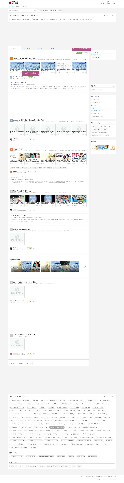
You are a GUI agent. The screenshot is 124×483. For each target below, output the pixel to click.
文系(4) (93, 126)
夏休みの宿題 (53, 10)
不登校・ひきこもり (34, 444)
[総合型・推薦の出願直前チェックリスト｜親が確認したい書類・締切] (112, 147)
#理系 (44, 167)
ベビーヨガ (39, 424)
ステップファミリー (16, 410)
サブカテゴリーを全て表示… (86, 19)
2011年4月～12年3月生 (35, 434)
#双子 (31, 167)
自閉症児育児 (51, 417)
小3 (43, 10)
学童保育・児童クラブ (77, 444)
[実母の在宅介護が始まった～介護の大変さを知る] (100, 147)
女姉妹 (51, 407)
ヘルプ (114, 476)
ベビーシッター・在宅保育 (76, 424)
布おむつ (26, 420)
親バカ (13, 447)
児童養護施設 (14, 427)
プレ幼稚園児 (52, 19)
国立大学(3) (100, 126)
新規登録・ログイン (96, 54)
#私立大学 (55, 167)
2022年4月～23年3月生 (34, 440)
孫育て (36, 414)
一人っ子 (75, 403)
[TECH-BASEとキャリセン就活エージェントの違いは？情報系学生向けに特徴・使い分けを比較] (106, 147)
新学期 (46, 10)
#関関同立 (49, 167)
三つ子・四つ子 (31, 407)
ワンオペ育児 (14, 417)
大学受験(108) (104, 129)
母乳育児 (98, 417)
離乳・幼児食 (26, 427)
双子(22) (102, 135)
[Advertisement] (62, 34)
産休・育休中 (56, 414)
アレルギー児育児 (69, 414)
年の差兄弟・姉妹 (98, 407)
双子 (91, 403)
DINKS (70, 456)
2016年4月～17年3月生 (35, 437)
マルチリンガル (84, 420)
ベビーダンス (14, 424)
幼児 (43, 19)
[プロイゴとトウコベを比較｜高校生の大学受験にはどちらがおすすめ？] (94, 147)
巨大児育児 (25, 417)
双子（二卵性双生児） (17, 407)
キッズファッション (16, 456)
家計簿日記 (81, 456)
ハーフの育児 (37, 420)
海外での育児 (59, 420)
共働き (28, 414)
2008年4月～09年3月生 (85, 430)
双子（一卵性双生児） (103, 403)
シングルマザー (69, 410)
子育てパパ (29, 410)
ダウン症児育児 (101, 414)
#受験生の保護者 (62, 167)
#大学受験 (12, 167)
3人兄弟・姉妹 (62, 407)
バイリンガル (71, 420)
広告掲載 (105, 476)
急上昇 (40, 48)
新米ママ (101, 410)
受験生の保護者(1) (103, 132)
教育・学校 (92, 456)
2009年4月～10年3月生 (102, 430)
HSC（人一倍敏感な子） (17, 444)
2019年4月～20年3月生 (87, 437)
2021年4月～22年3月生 (17, 440)
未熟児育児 (76, 417)
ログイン (108, 3)
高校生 (22, 403)
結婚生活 (61, 456)
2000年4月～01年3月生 (40, 427)
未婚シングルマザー (55, 410)
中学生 (13, 403)
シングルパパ (41, 410)
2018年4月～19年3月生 (70, 437)
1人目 (48, 403)
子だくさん (74, 407)
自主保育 (90, 444)
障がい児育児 (64, 417)
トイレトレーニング (98, 420)
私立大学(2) (107, 126)
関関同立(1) (94, 132)
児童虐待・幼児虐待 (50, 444)
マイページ (92, 476)
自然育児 (107, 417)
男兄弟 (42, 407)
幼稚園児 (63, 19)
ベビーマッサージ (27, 424)
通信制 (39, 10)
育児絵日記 (25, 19)
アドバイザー (98, 440)
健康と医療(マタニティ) (46, 456)
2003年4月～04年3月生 (90, 427)
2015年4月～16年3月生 (17, 437)
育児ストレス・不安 (102, 444)
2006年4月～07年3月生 (51, 430)
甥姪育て (45, 414)
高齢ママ (81, 410)
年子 (84, 403)
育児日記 (14, 19)
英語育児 (48, 420)
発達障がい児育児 (38, 417)
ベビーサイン (61, 424)
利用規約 (110, 476)
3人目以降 (65, 403)
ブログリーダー (95, 52)
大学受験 (60, 10)
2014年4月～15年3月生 (88, 434)
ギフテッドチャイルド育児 (86, 414)
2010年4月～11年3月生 (17, 434)
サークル (109, 440)
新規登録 (88, 476)
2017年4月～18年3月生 (53, 437)
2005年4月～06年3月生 (34, 430)
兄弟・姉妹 (85, 407)
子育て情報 (23, 447)
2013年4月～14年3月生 (70, 434)
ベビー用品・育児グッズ (94, 424)
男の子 (31, 403)
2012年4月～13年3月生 (52, 434)
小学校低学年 (92, 400)
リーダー (102, 3)
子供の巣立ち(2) (95, 129)
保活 (83, 400)
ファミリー (30, 456)
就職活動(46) (95, 135)
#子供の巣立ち (25, 167)
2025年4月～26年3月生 (84, 440)
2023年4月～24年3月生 (51, 440)
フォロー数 (27, 48)
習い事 (33, 447)
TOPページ (82, 476)
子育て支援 (63, 444)
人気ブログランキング (13, 2)
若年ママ (91, 410)
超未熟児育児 (87, 417)
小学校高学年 (104, 400)
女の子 (40, 403)
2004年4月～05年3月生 (17, 430)
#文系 (35, 167)
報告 (35, 77)
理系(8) (107, 135)
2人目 (56, 403)
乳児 (35, 19)
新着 (52, 48)
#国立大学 (40, 167)
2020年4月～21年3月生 (104, 437)
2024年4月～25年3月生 (67, 440)
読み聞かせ (50, 424)
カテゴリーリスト (108, 15)
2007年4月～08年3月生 (68, 430)
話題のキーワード (96, 57)
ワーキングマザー (16, 414)
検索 (36, 10)
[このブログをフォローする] (30, 77)
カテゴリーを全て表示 (97, 116)
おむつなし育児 (15, 420)
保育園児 (73, 19)
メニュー (113, 3)
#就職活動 (18, 167)
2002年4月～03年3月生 (73, 427)
